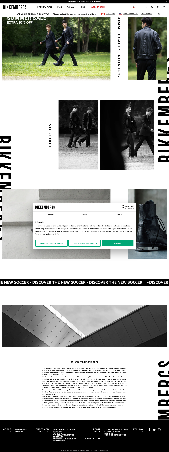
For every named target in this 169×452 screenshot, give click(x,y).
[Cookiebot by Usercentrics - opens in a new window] (124, 207)
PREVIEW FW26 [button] (44, 7)
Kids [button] (83, 7)
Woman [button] (71, 7)
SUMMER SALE (95, 1)
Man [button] (59, 7)
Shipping (57, 431)
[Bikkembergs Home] (14, 7)
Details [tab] (84, 215)
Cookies (108, 433)
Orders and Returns (64, 429)
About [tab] (119, 215)
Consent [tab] (50, 215)
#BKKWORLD (21, 429)
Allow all (117, 243)
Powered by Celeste (100, 450)
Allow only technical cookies (51, 243)
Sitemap (19, 431)
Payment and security (64, 439)
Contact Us (59, 441)
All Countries (146, 14)
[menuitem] (46, 7)
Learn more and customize (83, 243)
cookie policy (56, 231)
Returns (57, 433)
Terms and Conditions (116, 429)
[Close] (166, 2)
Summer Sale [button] (97, 7)
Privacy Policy (112, 431)
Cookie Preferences (115, 435)
